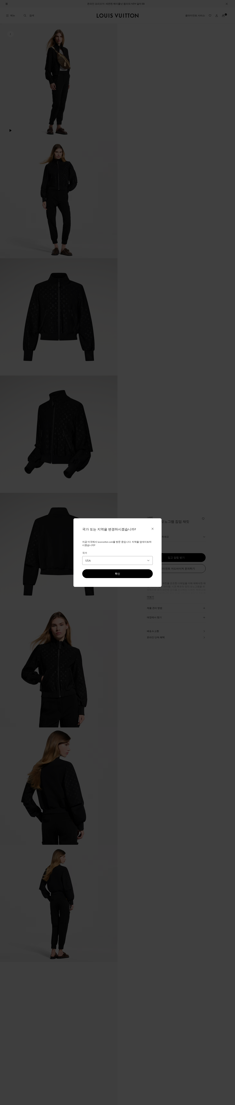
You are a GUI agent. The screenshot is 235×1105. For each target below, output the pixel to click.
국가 (84, 552)
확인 (117, 573)
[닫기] (152, 529)
